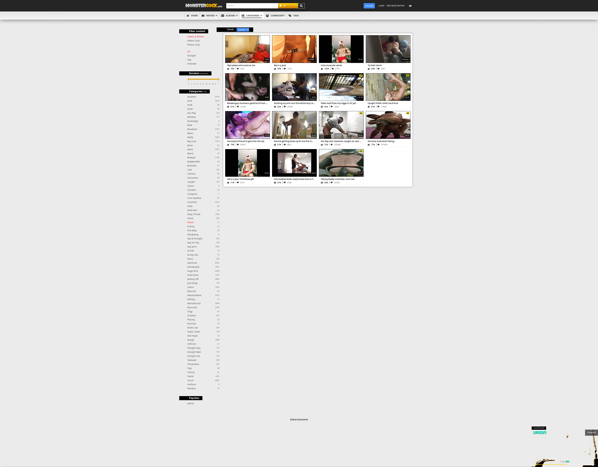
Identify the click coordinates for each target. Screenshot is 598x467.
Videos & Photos (195, 36)
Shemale (191, 63)
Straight (191, 55)
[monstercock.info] (204, 5)
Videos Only (193, 40)
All (188, 51)
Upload (369, 5)
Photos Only (193, 44)
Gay (189, 59)
